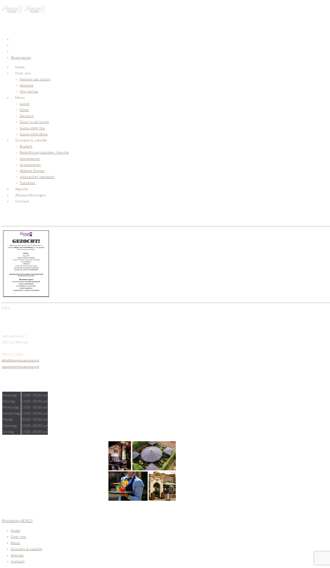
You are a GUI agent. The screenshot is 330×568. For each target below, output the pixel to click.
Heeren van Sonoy (35, 79)
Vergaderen (30, 159)
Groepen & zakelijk (31, 140)
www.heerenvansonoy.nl (20, 366)
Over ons (23, 73)
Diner (24, 110)
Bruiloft (26, 146)
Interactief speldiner (37, 177)
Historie (26, 85)
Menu (20, 98)
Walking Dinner (32, 171)
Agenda (21, 189)
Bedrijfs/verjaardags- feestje (44, 152)
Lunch (24, 104)
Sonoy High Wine (34, 134)
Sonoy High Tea (32, 128)
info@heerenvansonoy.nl (20, 360)
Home (20, 67)
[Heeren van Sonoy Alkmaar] (23, 11)
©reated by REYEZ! (17, 520)
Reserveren (21, 57)
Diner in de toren (34, 122)
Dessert (27, 116)
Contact (22, 201)
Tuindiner (28, 183)
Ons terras (29, 91)
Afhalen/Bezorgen (30, 195)
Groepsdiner (30, 165)
